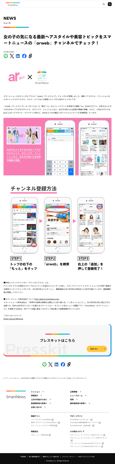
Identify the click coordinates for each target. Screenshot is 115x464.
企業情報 (73, 391)
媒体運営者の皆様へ (78, 403)
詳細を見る (94, 349)
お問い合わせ (36, 407)
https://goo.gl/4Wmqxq (13, 318)
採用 (72, 399)
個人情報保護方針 (34, 456)
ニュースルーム (76, 395)
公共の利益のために (39, 399)
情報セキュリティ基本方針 (51, 456)
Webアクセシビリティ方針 (86, 456)
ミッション (35, 391)
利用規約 (23, 456)
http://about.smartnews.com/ (46, 299)
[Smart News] (13, 4)
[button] (108, 4)
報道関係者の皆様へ (39, 403)
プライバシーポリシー (68, 456)
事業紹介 (34, 395)
